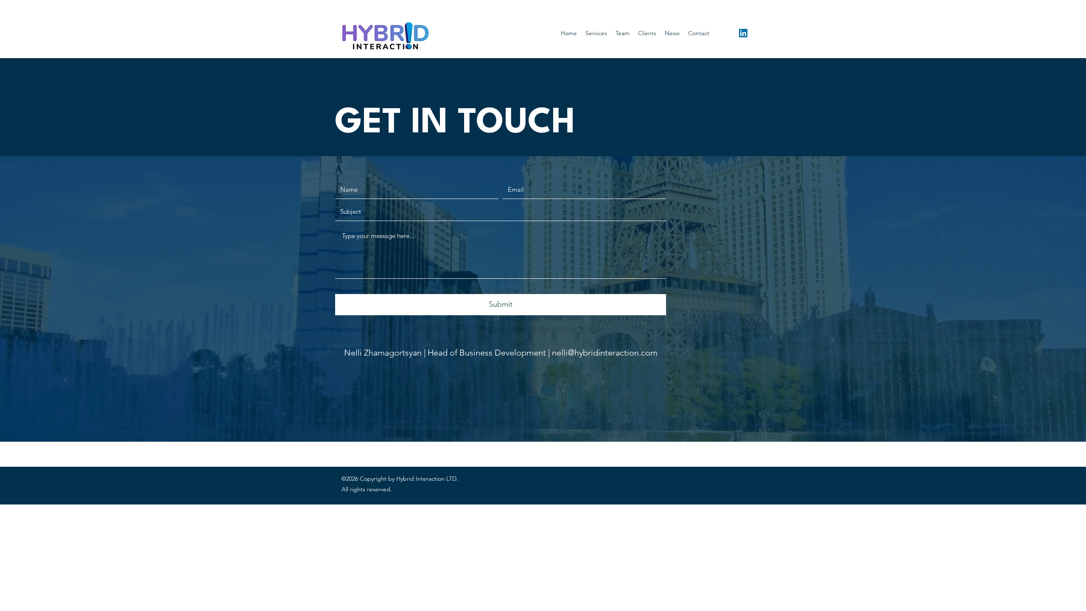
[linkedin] (743, 33)
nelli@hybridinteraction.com (605, 353)
